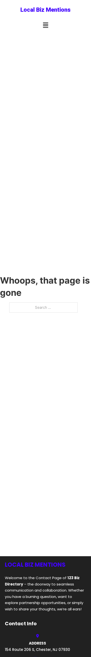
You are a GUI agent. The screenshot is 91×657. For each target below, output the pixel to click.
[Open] (45, 25)
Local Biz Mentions (45, 9)
